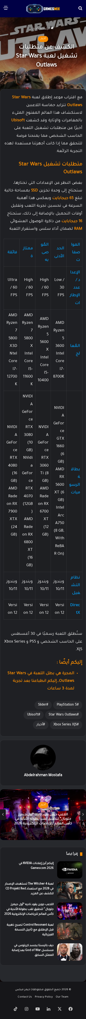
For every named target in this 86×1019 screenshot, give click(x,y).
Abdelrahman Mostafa (43, 775)
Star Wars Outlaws (63, 715)
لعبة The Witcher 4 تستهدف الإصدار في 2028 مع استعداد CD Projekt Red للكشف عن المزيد (29, 888)
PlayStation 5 (67, 705)
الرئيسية (45, 28)
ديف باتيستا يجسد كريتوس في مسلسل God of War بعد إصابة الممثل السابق (33, 950)
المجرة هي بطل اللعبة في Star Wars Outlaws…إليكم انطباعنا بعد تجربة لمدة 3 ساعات (41, 681)
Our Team (62, 997)
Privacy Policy (44, 997)
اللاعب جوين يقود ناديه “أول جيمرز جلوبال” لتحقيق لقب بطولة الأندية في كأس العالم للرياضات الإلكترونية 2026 (29, 909)
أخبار (35, 28)
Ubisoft (18, 121)
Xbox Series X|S (65, 725)
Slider (42, 705)
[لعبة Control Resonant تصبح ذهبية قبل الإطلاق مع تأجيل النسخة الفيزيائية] (69, 931)
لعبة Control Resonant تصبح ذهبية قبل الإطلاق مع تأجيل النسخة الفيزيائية (30, 930)
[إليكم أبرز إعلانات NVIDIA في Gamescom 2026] (69, 870)
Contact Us (25, 997)
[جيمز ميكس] (43, 8)
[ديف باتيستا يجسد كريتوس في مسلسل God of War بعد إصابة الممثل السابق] (69, 952)
